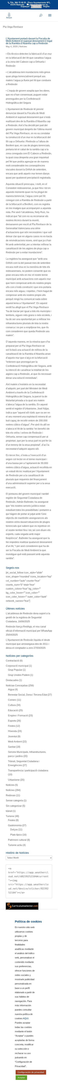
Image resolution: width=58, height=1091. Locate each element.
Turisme (10, 816)
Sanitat (11, 747)
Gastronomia (15, 825)
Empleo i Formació (18, 715)
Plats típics (16, 834)
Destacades (12, 680)
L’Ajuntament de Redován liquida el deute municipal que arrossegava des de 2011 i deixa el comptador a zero (28, 644)
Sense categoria (14, 800)
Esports (12, 720)
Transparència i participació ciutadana (28, 770)
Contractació (12, 660)
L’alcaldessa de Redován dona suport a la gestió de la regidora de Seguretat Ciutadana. (28, 617)
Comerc (12, 700)
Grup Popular (15, 670)
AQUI (25, 1018)
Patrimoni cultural (17, 840)
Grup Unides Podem (19, 675)
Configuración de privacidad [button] (31, 1072)
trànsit (9, 811)
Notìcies (23, 46)
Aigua (11, 689)
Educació (13, 710)
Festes (11, 726)
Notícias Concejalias (17, 685)
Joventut (12, 736)
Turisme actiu (15, 845)
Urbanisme (14, 780)
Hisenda (12, 731)
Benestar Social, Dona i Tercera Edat (27, 694)
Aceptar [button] (21, 1077)
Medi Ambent (15, 741)
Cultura (12, 705)
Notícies (10, 785)
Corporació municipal (17, 666)
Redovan (10, 795)
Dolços (14, 829)
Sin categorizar (14, 806)
